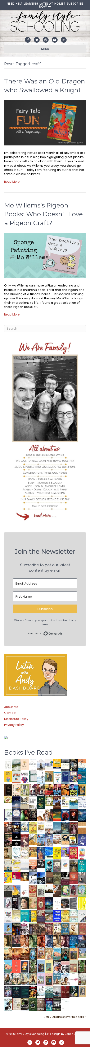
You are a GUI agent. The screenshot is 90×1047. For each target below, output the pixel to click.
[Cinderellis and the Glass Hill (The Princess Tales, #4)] (49, 966)
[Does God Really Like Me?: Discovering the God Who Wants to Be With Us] (16, 802)
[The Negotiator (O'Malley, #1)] (65, 941)
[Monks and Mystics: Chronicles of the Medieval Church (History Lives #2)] (57, 979)
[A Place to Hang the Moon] (25, 790)
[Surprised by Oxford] (57, 828)
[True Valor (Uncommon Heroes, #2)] (33, 790)
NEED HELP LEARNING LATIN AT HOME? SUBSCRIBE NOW (45, 5)
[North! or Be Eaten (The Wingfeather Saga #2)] (65, 954)
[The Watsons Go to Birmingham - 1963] (25, 929)
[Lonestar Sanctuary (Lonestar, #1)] (25, 954)
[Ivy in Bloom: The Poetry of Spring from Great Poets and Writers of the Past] (41, 991)
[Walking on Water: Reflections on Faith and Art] (49, 852)
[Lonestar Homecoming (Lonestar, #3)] (8, 954)
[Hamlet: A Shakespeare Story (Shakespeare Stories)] (73, 891)
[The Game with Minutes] (33, 815)
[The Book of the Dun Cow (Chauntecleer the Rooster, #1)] (16, 891)
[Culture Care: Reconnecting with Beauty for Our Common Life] (73, 903)
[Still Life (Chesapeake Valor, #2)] (65, 790)
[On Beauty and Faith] (65, 864)
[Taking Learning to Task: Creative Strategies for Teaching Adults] (33, 916)
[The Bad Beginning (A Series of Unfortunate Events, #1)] (82, 991)
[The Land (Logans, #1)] (49, 929)
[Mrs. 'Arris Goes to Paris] (41, 853)
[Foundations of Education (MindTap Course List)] (49, 776)
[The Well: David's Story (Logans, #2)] (41, 928)
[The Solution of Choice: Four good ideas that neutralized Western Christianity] (33, 802)
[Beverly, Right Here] (25, 903)
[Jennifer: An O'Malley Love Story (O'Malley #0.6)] (73, 928)
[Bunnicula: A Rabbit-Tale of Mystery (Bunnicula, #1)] (73, 827)
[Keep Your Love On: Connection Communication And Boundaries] (73, 815)
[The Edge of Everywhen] (33, 954)
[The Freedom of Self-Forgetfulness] (41, 1004)
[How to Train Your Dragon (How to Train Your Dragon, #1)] (82, 928)
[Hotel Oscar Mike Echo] (49, 815)
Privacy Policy (14, 725)
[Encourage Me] (65, 827)
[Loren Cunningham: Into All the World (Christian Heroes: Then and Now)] (33, 891)
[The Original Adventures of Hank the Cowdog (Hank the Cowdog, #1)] (57, 802)
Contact (10, 713)
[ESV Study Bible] (57, 903)
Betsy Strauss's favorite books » (65, 1017)
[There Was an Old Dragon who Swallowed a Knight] (45, 122)
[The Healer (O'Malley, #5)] (33, 941)
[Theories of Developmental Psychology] (41, 765)
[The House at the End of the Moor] (82, 979)
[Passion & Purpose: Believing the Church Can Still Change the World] (82, 777)
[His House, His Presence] (82, 802)
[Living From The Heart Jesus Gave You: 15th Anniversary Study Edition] (8, 815)
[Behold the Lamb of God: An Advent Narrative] (49, 903)
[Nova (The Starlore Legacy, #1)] (82, 815)
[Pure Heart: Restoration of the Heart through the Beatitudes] (16, 853)
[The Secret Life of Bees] (73, 840)
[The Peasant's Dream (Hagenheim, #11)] (8, 979)
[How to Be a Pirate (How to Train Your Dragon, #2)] (65, 929)
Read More (12, 182)
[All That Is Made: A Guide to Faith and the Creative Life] (25, 864)
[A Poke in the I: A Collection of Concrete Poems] (16, 876)
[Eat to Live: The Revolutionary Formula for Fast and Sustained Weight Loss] (82, 853)
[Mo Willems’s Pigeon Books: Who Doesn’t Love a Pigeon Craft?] (45, 255)
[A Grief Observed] (82, 764)
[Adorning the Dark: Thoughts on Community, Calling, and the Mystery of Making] (16, 991)
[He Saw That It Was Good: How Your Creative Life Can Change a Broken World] (49, 865)
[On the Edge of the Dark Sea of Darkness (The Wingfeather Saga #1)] (33, 979)
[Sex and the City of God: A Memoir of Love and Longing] (49, 827)
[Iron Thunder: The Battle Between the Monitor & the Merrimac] (8, 852)
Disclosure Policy (16, 719)
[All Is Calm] (73, 941)
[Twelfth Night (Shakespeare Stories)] (82, 891)
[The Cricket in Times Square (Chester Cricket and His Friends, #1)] (73, 765)
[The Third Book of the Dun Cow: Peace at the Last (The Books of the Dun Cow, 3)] (33, 878)
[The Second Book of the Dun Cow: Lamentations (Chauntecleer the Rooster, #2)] (41, 878)
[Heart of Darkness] (25, 991)
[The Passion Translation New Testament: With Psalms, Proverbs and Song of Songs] (8, 790)
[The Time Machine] (49, 840)
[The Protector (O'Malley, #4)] (41, 941)
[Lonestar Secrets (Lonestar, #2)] (16, 954)
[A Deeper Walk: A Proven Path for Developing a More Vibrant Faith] (82, 790)
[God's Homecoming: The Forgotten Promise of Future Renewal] (16, 764)
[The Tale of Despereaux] (16, 1004)
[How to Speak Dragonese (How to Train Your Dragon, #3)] (57, 928)
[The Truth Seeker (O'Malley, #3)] (49, 941)
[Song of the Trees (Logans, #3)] (33, 928)
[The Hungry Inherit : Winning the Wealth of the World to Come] (8, 840)
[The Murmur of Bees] (65, 916)
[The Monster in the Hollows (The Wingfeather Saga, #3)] (33, 1004)
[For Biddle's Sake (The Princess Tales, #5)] (41, 967)
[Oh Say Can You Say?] (8, 877)
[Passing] (16, 941)
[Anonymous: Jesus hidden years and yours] (57, 815)
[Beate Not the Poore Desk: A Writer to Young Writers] (65, 878)
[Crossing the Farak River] (25, 966)
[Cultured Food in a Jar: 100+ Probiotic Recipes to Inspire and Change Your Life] (65, 851)
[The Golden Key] (41, 891)
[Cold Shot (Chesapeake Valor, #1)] (73, 790)
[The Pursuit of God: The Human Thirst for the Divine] (49, 1004)
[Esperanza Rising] (8, 928)
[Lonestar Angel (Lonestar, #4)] (82, 941)
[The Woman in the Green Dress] (33, 966)
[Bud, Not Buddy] (8, 1004)
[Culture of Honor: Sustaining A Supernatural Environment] (16, 827)
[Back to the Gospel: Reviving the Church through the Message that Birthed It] (73, 802)
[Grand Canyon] (57, 839)
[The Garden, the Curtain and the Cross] (49, 801)
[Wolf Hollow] (16, 815)
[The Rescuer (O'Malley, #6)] (25, 941)
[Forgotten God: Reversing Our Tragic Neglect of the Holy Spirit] (57, 890)
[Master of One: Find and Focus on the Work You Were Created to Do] (25, 853)
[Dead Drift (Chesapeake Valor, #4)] (49, 790)
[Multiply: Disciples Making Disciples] (25, 890)
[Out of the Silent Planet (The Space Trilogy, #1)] (25, 1004)
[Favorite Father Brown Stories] (57, 866)
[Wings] (41, 840)
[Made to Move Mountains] (49, 991)
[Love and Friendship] (82, 827)
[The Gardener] (33, 839)
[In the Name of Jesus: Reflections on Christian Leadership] (16, 916)
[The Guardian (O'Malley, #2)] (57, 941)
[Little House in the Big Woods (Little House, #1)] (49, 953)
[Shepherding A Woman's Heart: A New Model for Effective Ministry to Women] (73, 878)
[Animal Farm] (73, 979)
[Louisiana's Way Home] (33, 903)
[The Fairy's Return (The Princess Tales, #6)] (73, 954)
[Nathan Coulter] (49, 878)
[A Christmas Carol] (65, 903)
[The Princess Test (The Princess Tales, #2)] (49, 980)
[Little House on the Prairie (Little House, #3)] (41, 953)
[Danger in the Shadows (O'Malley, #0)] (8, 941)
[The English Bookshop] (8, 865)
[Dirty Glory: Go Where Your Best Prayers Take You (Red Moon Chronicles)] (65, 815)
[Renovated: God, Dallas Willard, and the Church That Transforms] (41, 802)
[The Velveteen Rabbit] (33, 827)
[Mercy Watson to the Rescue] (82, 953)
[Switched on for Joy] (73, 777)
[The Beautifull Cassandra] (16, 840)
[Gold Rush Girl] (25, 979)
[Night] (65, 764)
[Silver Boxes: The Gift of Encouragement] (82, 840)
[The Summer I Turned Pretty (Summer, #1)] (41, 815)
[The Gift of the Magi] (41, 904)
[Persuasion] (25, 840)
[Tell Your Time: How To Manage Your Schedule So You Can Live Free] (82, 865)
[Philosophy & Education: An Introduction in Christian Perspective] (33, 776)
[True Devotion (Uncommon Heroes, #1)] (41, 790)
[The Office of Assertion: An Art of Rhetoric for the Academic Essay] (41, 916)
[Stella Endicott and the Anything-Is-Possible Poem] (57, 954)
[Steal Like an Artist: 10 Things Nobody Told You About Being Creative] (41, 863)
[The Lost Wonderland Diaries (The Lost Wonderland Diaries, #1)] (8, 991)
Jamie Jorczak (74, 1034)
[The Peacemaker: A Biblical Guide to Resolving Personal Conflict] (73, 916)
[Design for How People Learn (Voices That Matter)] (8, 776)
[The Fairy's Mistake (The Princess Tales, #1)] (41, 979)
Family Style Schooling (30, 1034)
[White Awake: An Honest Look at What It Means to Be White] (82, 916)
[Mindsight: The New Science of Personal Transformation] (33, 764)
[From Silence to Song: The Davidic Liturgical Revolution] (65, 777)
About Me (11, 707)
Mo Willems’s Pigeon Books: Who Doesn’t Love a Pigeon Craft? (43, 214)
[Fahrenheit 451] (33, 991)
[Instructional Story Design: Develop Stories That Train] (16, 777)
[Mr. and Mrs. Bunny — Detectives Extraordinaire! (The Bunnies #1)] (25, 827)
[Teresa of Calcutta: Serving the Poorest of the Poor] (57, 967)
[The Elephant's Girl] (16, 979)
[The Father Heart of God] (8, 828)
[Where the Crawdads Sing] (33, 865)
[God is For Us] (8, 764)
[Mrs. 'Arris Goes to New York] (33, 852)
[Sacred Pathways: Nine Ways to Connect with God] (73, 865)
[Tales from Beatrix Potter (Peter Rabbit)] (41, 827)
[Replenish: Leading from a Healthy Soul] (41, 777)
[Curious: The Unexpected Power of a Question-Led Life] (82, 903)
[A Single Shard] (25, 815)
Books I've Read (28, 752)
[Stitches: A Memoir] (65, 839)
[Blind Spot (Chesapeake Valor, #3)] (57, 790)
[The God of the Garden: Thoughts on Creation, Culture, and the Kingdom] (57, 878)
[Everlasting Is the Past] (8, 890)
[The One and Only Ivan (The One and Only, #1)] (73, 991)
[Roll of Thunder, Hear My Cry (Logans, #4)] (16, 929)
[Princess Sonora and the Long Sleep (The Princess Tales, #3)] (73, 967)
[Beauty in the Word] (49, 916)
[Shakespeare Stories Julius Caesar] (8, 903)
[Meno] (65, 1004)
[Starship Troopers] (16, 904)
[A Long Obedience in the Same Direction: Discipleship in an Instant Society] (49, 891)
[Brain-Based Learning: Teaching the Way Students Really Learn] (25, 777)
